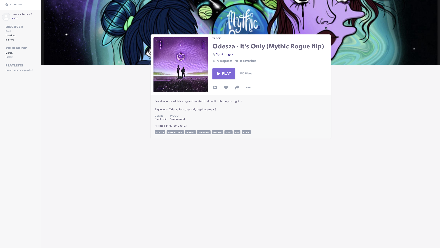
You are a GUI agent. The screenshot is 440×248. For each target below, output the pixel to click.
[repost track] (215, 87)
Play (226, 73)
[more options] (248, 87)
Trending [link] (10, 35)
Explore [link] (10, 40)
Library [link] (9, 53)
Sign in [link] (15, 18)
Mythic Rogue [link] (224, 54)
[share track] (237, 87)
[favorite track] (226, 87)
